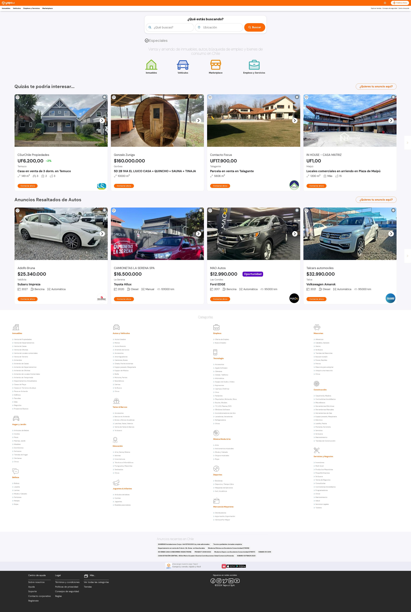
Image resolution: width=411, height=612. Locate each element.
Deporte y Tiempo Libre (224, 484)
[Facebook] (213, 581)
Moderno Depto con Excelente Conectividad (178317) (234, 552)
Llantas (117, 384)
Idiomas (118, 455)
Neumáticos (119, 381)
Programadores (322, 490)
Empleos (217, 333)
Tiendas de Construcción (325, 441)
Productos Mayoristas (324, 469)
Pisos (16, 437)
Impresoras (219, 385)
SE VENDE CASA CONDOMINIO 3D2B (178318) (174, 552)
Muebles (17, 444)
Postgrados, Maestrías (123, 466)
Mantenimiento (321, 437)
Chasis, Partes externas (124, 363)
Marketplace (47, 8)
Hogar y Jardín (19, 424)
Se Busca (118, 388)
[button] (102, 120)
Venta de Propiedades (23, 339)
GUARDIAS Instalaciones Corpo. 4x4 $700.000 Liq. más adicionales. (184, 544)
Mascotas (318, 333)
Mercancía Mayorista (223, 506)
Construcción (320, 389)
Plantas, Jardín (19, 441)
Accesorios (119, 353)
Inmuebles (6, 8)
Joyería (17, 487)
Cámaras (218, 371)
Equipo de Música (121, 370)
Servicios (319, 430)
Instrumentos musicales (224, 448)
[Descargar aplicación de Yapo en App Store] (231, 566)
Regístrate (33, 600)
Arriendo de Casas (21, 363)
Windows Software (222, 409)
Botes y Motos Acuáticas (125, 420)
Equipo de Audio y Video (225, 382)
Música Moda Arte (222, 439)
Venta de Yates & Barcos (124, 427)
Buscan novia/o (321, 357)
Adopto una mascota (324, 370)
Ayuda (31, 586)
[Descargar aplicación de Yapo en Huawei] (223, 566)
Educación (118, 446)
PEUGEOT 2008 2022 (203, 552)
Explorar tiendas (376, 8)
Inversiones (320, 462)
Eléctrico (319, 420)
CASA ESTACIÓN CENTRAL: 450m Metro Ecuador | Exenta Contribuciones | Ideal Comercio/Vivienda (196, 556)
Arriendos (18, 360)
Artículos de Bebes (21, 430)
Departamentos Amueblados (25, 381)
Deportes (217, 474)
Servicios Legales (322, 504)
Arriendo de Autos (122, 350)
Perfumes (17, 497)
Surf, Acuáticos (221, 491)
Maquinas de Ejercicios (224, 488)
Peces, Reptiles (321, 360)
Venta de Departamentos (24, 343)
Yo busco (118, 430)
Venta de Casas (20, 346)
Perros (318, 363)
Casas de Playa (20, 384)
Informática (219, 378)
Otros (16, 462)
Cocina (17, 434)
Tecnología (218, 358)
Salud (318, 501)
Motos (117, 343)
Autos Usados (120, 339)
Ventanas (18, 458)
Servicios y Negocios (323, 456)
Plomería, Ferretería (323, 427)
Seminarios (119, 469)
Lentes (16, 490)
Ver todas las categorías (96, 582)
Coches (118, 498)
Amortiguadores (121, 357)
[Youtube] (237, 581)
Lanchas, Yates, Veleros (124, 423)
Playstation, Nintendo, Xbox (226, 399)
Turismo (319, 508)
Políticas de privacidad (66, 586)
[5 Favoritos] (17, 97)
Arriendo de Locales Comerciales (27, 374)
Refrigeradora (220, 420)
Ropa (16, 504)
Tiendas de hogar (21, 455)
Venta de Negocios (323, 480)
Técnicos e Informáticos (124, 462)
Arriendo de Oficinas (22, 370)
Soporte (32, 591)
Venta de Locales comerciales (26, 353)
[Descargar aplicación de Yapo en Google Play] (241, 566)
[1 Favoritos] (17, 210)
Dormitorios (18, 448)
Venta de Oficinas (21, 350)
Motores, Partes (121, 377)
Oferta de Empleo (222, 339)
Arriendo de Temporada (23, 377)
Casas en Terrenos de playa (25, 388)
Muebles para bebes (123, 505)
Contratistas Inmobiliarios (326, 399)
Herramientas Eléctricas (325, 406)
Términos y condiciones (67, 582)
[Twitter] (225, 581)
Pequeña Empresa (323, 473)
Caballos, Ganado (322, 343)
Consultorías (320, 483)
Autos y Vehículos (121, 333)
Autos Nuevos (120, 346)
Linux (217, 392)
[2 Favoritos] (210, 97)
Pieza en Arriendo (21, 391)
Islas (15, 402)
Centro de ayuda (403, 8)
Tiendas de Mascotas (324, 353)
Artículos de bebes (122, 494)
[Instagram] (219, 581)
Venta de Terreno (21, 357)
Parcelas (17, 398)
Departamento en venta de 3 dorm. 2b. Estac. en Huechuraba (181, 548)
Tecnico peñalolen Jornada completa (227, 544)
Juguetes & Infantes (122, 488)
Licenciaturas (120, 459)
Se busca (17, 451)
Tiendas (88, 586)
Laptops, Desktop (222, 389)
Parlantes (219, 396)
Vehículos (17, 8)
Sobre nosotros (36, 582)
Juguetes (118, 501)
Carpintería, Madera (323, 396)
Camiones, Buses (121, 360)
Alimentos (319, 339)
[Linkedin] (231, 581)
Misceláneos (320, 402)
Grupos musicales (222, 455)
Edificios (17, 395)
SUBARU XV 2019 (264, 552)
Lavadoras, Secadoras (224, 416)
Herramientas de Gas (324, 413)
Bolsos (16, 483)
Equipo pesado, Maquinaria (125, 367)
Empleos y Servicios (31, 8)
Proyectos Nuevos (21, 409)
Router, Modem (221, 402)
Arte (217, 445)
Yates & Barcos (120, 407)
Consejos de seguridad (389, 8)
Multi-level (320, 466)
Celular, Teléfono (221, 375)
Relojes (17, 501)
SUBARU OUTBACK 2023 (246, 556)
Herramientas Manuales (325, 409)
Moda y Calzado (20, 494)
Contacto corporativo (39, 596)
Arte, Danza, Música (122, 452)
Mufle (117, 374)
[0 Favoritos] (114, 97)
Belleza (15, 477)
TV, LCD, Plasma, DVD (223, 406)
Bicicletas (219, 481)
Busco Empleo (220, 343)
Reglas (58, 596)
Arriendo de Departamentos (25, 367)
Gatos (318, 346)
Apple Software (221, 368)
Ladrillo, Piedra (321, 423)
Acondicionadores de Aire (225, 413)
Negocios (17, 405)
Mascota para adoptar (325, 367)
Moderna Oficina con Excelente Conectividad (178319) (228, 548)
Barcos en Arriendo (122, 416)
